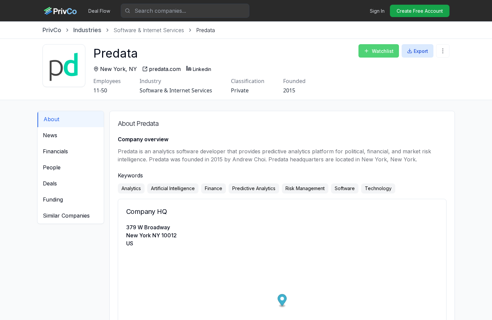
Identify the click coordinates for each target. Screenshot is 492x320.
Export (421, 51)
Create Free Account (420, 11)
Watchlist (383, 51)
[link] (205, 30)
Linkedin (202, 69)
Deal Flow (99, 11)
